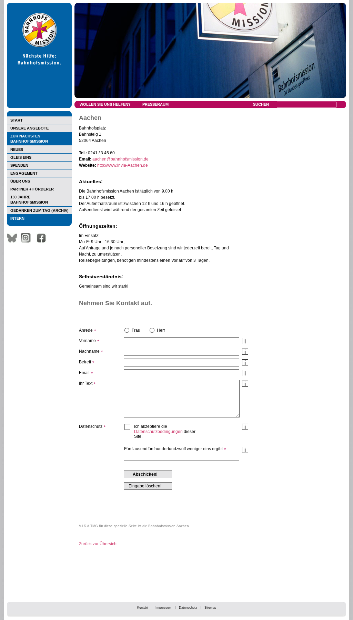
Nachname (89, 351)
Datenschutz (188, 607)
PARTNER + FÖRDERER (32, 189)
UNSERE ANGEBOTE (29, 128)
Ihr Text (85, 383)
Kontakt (142, 607)
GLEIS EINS (20, 157)
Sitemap (210, 607)
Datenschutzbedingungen (158, 431)
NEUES (16, 149)
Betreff (85, 362)
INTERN (17, 218)
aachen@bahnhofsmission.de (120, 159)
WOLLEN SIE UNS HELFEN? (105, 104)
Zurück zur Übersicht (98, 543)
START (16, 120)
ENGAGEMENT (24, 173)
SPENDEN (19, 165)
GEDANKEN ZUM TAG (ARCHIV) (39, 210)
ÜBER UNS (20, 181)
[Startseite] (39, 106)
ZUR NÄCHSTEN (29, 138)
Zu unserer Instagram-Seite (27, 238)
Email (84, 372)
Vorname (87, 340)
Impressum (163, 607)
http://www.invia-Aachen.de (122, 165)
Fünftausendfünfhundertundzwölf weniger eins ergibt (173, 448)
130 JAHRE (29, 199)
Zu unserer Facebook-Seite (43, 238)
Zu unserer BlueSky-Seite (14, 238)
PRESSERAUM (155, 104)
